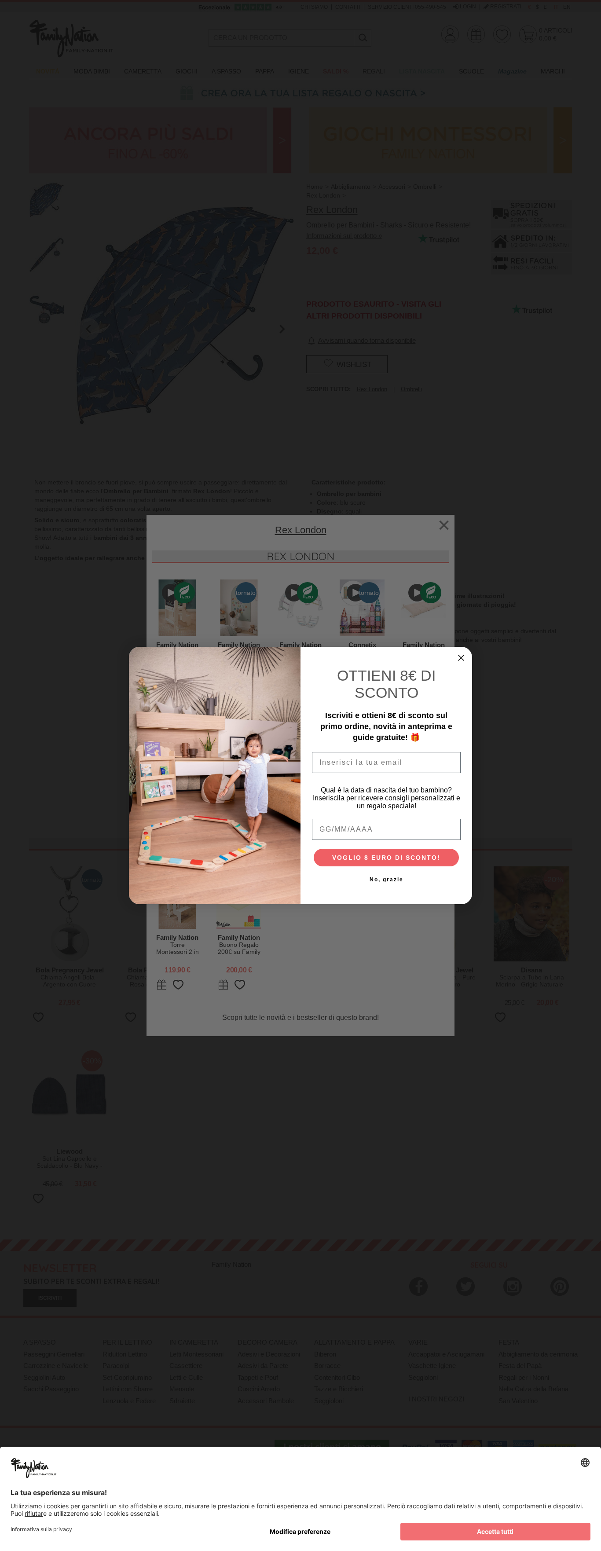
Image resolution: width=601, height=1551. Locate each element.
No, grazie (386, 879)
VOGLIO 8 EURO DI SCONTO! (386, 857)
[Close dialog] (461, 657)
